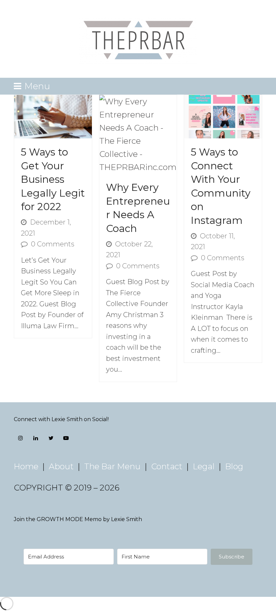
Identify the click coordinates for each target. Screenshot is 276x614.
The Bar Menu (112, 466)
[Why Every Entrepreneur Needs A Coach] (138, 133)
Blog (234, 466)
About (61, 466)
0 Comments (52, 244)
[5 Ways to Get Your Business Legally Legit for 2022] (53, 116)
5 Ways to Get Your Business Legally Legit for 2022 (53, 179)
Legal (204, 466)
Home (26, 466)
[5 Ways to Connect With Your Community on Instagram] (223, 116)
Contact (166, 466)
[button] (32, 86)
